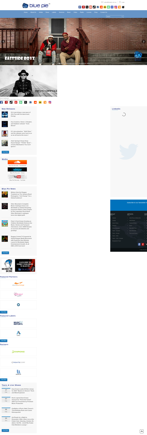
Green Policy (115, 223)
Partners (114, 225)
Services (61, 12)
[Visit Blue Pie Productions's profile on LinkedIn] (115, 114)
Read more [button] (116, 123)
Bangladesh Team (116, 241)
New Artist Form (133, 228)
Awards (114, 218)
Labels (54, 12)
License (89, 12)
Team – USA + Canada (117, 238)
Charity (114, 220)
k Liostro (20, 100)
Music (69, 12)
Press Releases (116, 228)
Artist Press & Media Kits (135, 218)
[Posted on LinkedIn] (133, 114)
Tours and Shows (133, 233)
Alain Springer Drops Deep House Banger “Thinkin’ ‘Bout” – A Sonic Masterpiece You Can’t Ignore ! (21, 143)
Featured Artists (133, 223)
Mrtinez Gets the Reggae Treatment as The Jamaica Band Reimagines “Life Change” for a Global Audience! (21, 195)
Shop (95, 12)
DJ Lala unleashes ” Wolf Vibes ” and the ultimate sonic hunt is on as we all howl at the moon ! (21, 133)
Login (123, 2)
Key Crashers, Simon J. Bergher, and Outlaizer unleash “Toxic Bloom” (21, 123)
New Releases (132, 230)
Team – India (115, 235)
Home (26, 12)
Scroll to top (142, 431)
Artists (41, 12)
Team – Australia (116, 230)
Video (75, 12)
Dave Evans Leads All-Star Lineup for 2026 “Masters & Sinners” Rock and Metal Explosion (23, 390)
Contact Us (103, 12)
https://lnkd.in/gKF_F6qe (125, 121)
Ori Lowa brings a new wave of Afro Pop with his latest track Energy (20, 114)
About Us (33, 12)
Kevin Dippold (7, 100)
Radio (82, 12)
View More (5, 152)
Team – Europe (115, 233)
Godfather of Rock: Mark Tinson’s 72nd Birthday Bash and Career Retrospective (22, 410)
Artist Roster (132, 220)
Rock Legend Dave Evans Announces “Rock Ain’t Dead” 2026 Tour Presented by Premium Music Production (22, 400)
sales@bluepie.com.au (110, 2)
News (47, 12)
